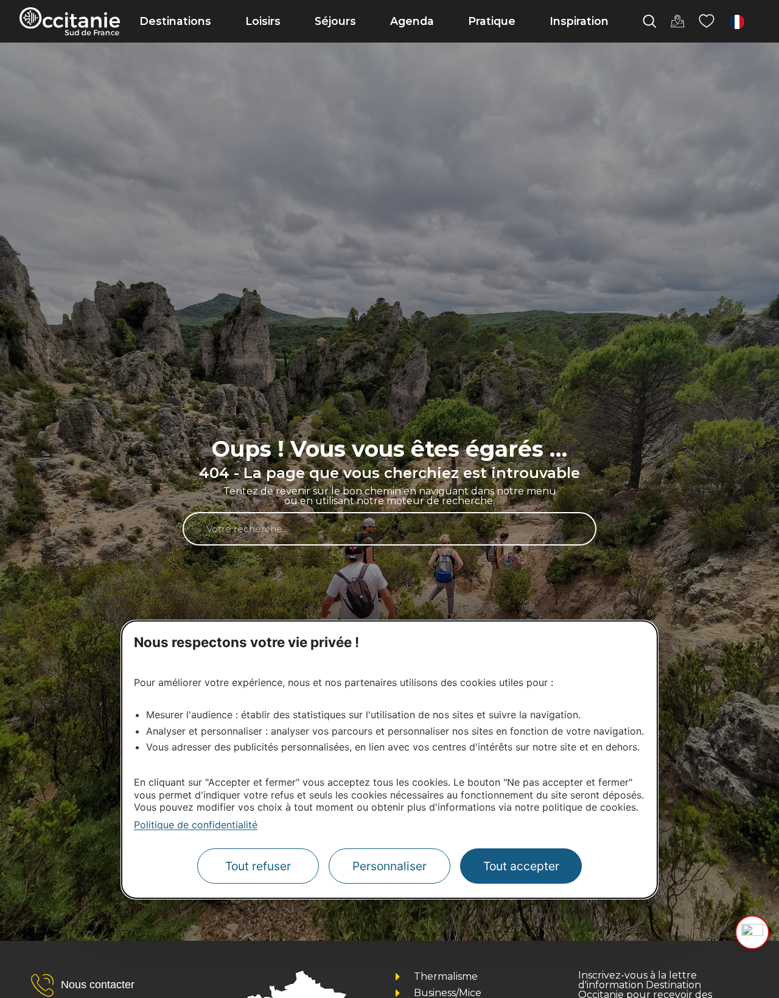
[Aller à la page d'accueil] (69, 21)
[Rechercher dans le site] (649, 21)
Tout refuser (258, 866)
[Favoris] (706, 21)
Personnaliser (389, 866)
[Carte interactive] (677, 21)
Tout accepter (521, 866)
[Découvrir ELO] (752, 932)
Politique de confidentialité (195, 825)
